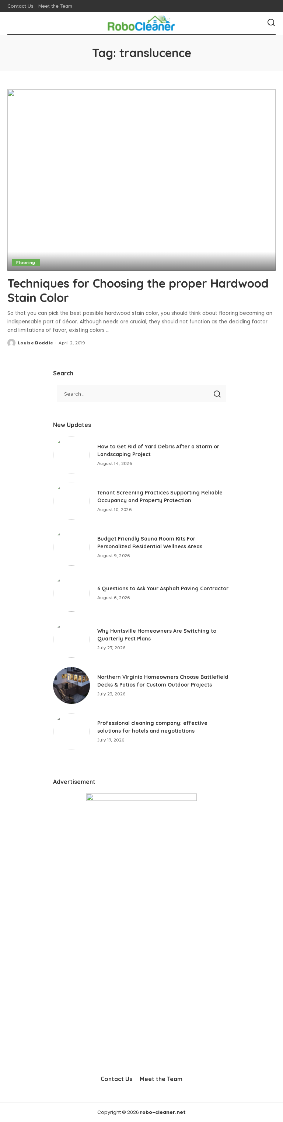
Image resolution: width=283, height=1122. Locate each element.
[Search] (271, 23)
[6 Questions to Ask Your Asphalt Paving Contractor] (71, 593)
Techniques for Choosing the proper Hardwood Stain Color (138, 290)
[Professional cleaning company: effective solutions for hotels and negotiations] (71, 731)
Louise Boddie (35, 342)
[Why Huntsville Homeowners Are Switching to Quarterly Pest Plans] (71, 639)
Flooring (25, 262)
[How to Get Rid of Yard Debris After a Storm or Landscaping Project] (71, 455)
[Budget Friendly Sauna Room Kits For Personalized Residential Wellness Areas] (71, 547)
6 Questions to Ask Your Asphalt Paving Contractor (162, 588)
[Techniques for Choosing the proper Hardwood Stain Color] (141, 180)
